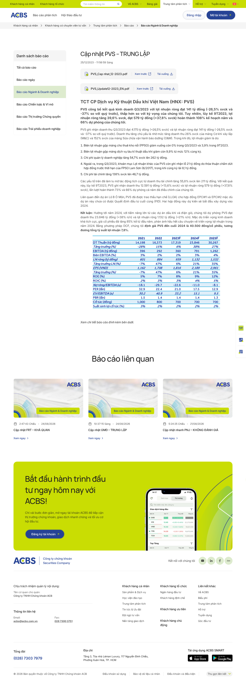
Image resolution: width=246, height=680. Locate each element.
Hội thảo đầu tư (71, 15)
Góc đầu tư (204, 620)
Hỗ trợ (199, 3)
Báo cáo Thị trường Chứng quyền (39, 116)
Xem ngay (20, 438)
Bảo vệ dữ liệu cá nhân (146, 673)
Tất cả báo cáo (26, 67)
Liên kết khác (207, 586)
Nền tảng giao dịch (133, 620)
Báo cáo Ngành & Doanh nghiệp (38, 92)
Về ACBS (133, 3)
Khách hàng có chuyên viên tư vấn (65, 25)
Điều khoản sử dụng (114, 673)
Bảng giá (152, 3)
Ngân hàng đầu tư (170, 592)
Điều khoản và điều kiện (181, 673)
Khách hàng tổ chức (52, 3)
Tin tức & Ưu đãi (131, 609)
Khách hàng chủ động (171, 623)
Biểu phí (202, 597)
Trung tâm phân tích (175, 3)
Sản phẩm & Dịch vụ (134, 592)
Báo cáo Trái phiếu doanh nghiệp (39, 129)
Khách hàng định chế (172, 597)
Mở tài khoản (218, 15)
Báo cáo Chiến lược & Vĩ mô (35, 104)
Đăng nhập (194, 15)
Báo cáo (129, 25)
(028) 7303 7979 (28, 658)
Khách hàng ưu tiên (173, 609)
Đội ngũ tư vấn (130, 615)
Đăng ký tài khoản (43, 534)
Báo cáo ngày (26, 79)
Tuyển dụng (218, 3)
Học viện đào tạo (132, 597)
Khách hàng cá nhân (22, 3)
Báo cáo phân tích (45, 15)
